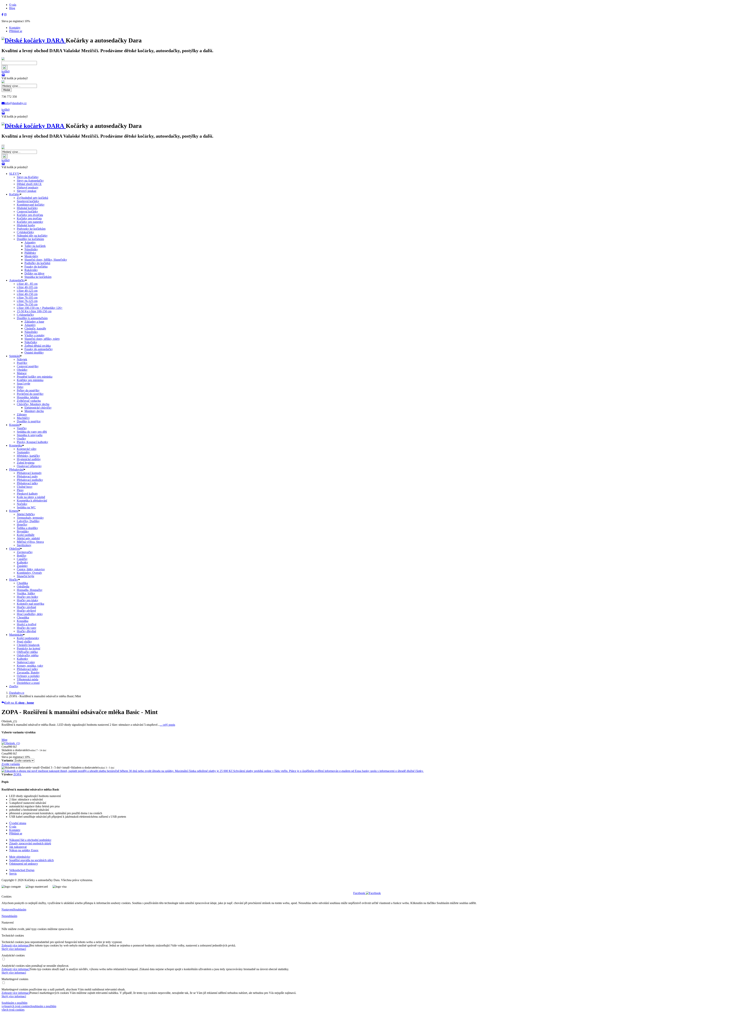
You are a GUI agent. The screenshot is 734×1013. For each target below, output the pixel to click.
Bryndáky (23, 531)
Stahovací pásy (26, 662)
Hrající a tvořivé (26, 624)
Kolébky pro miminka (30, 380)
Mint (4, 739)
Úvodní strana (17, 823)
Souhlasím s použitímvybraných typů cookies (16, 1004)
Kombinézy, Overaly (29, 572)
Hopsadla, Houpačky (29, 590)
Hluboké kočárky (27, 208)
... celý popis (167, 724)
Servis (13, 873)
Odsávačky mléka (27, 655)
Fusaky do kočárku (36, 266)
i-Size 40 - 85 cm (27, 283)
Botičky (21, 555)
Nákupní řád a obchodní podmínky (30, 840)
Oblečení (14, 548)
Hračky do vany (26, 627)
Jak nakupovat (18, 846)
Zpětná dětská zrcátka (37, 345)
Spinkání (14, 356)
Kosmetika (15, 445)
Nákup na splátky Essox (23, 850)
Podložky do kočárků (37, 263)
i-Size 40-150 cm (27, 294)
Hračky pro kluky (27, 600)
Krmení (13, 510)
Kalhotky (22, 562)
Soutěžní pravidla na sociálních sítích (31, 860)
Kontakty (14, 27)
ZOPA (17, 774)
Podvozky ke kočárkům (31, 228)
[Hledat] (5, 67)
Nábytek (22, 359)
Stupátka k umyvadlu (29, 435)
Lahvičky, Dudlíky (28, 521)
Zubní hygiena (25, 462)
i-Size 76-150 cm (27, 304)
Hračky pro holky (27, 596)
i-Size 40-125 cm (27, 290)
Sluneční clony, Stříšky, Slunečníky (45, 259)
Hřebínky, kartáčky (28, 455)
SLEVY (14, 173)
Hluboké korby (26, 225)
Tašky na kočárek (35, 246)
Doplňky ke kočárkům (30, 239)
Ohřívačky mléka (27, 651)
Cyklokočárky (25, 232)
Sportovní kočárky (28, 201)
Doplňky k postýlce (29, 421)
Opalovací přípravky (29, 466)
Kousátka (22, 621)
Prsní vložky (24, 641)
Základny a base (34, 321)
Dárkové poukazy (27, 187)
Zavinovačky (25, 552)
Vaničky (22, 428)
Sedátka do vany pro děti (32, 431)
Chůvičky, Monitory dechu (33, 404)
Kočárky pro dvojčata (30, 215)
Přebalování (16, 469)
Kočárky (14, 194)
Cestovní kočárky (27, 211)
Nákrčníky (30, 342)
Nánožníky (31, 249)
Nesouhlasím (9, 916)
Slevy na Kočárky (28, 177)
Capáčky (22, 559)
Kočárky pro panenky (30, 221)
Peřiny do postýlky (28, 390)
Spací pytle (23, 383)
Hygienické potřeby (29, 459)
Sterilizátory (24, 545)
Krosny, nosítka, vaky (30, 665)
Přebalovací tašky (27, 483)
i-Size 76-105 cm (27, 297)
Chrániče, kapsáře (35, 328)
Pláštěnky (30, 252)
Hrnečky (22, 524)
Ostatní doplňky (34, 352)
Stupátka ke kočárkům (37, 276)
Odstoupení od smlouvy (23, 863)
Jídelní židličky (26, 514)
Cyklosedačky (25, 314)
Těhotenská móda (27, 679)
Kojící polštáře (25, 535)
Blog (12, 8)
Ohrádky (22, 369)
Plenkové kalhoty (27, 493)
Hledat (6, 89)
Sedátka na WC (26, 507)
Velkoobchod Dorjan (21, 870)
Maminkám (16, 634)
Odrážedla (23, 586)
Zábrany (22, 414)
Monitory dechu (34, 411)
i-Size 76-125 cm (27, 301)
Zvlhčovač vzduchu (29, 400)
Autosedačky (17, 280)
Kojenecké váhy (27, 448)
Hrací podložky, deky (30, 614)
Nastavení (8, 909)
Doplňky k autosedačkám (32, 318)
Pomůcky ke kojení (28, 648)
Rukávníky (31, 270)
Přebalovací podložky (30, 479)
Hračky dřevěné (26, 631)
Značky (13, 686)
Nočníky (22, 504)
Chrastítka (23, 617)
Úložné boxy (24, 486)
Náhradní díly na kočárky (32, 235)
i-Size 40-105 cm (27, 287)
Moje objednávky (19, 856)
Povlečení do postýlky (30, 393)
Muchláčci (23, 418)
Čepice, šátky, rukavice (31, 569)
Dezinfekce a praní (28, 682)
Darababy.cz (16, 692)
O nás (12, 4)
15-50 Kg (34, 311)
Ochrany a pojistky (28, 676)
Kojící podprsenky (28, 638)
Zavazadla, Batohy (28, 672)
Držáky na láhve (34, 273)
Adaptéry (30, 242)
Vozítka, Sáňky (26, 593)
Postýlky (22, 362)
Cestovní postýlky (28, 366)
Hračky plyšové (26, 610)
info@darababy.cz (16, 103)
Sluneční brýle (25, 576)
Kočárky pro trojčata (29, 218)
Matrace (22, 373)
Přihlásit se (15, 31)
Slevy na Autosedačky (30, 180)
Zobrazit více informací (16, 945)
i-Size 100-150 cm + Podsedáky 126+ (40, 307)
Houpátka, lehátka (28, 397)
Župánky (22, 565)
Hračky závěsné (26, 607)
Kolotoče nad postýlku (30, 603)
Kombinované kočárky (31, 204)
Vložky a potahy (34, 335)
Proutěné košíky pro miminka (34, 376)
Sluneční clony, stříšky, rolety (42, 338)
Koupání (14, 424)
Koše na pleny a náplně (31, 497)
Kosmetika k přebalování (32, 500)
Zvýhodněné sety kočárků (32, 197)
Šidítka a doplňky (27, 528)
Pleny (20, 490)
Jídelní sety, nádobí (28, 538)
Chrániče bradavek (28, 645)
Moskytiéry (31, 256)
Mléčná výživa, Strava (30, 541)
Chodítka (22, 583)
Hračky (13, 579)
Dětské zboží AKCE (29, 184)
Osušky (21, 438)
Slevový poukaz (26, 190)
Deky (20, 387)
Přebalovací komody (29, 473)
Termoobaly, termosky (30, 517)
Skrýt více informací (14, 948)
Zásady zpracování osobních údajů (30, 843)
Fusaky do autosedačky (38, 349)
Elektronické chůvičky (38, 407)
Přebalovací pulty (27, 476)
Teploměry (23, 452)
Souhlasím (20, 909)
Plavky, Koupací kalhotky (32, 442)
